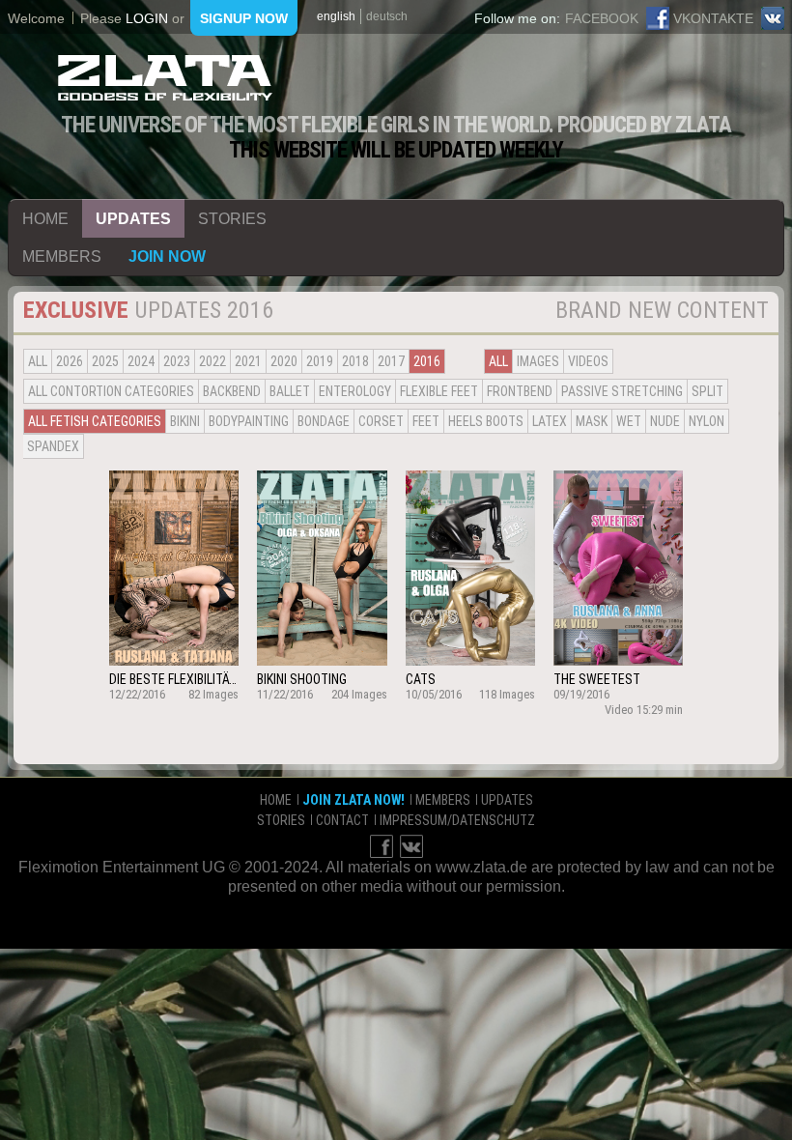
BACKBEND (232, 391)
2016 (426, 361)
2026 (69, 361)
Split (707, 391)
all (37, 361)
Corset (381, 421)
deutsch (387, 16)
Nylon (706, 421)
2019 (319, 361)
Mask (592, 421)
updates (133, 219)
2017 (391, 361)
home (45, 219)
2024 (141, 361)
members (61, 256)
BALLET (289, 391)
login (147, 18)
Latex (549, 421)
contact (342, 820)
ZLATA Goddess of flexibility (165, 77)
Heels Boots (485, 421)
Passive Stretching (622, 391)
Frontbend (519, 391)
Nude (665, 421)
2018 (355, 361)
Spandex (53, 446)
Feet (425, 421)
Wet (628, 421)
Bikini (185, 421)
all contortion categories (111, 391)
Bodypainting (249, 421)
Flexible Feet (439, 391)
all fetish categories (94, 421)
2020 (283, 361)
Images (538, 361)
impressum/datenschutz (457, 820)
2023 (176, 361)
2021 (248, 361)
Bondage (323, 421)
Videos (588, 361)
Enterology (355, 391)
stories (232, 219)
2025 (105, 361)
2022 (212, 361)
